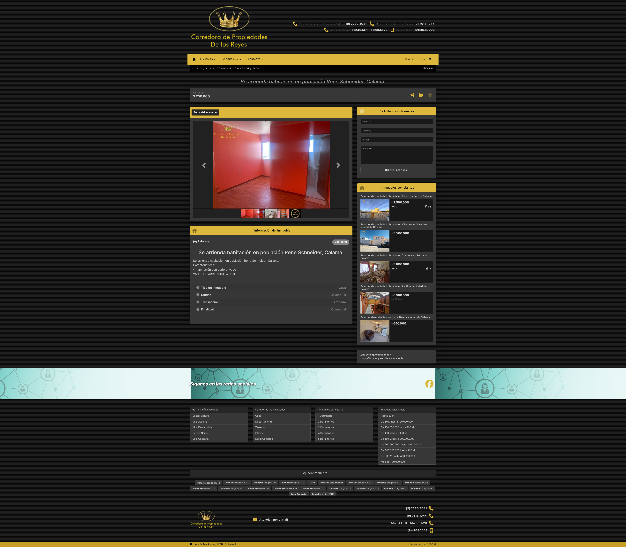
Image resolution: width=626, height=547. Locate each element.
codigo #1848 (208, 483)
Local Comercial (264, 438)
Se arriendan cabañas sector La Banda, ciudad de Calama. (395, 317)
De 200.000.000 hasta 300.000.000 (401, 444)
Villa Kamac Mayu (203, 427)
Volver (430, 68)
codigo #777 (394, 488)
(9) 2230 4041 (356, 23)
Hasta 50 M (387, 415)
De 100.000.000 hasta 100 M (397, 427)
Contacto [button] (254, 59)
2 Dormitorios (326, 421)
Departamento (264, 421)
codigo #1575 (368, 488)
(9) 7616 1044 (425, 23)
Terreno (260, 427)
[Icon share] (429, 383)
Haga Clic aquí (368, 358)
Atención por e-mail (273, 519)
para (331, 482)
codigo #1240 (293, 482)
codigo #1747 (265, 482)
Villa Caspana (201, 438)
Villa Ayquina (200, 421)
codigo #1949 (416, 482)
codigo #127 (313, 488)
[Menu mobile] (194, 59)
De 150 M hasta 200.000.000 (397, 438)
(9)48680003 (425, 29)
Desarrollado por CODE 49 (423, 544)
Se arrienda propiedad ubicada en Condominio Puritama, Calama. (394, 257)
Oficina (259, 433)
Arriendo (210, 68)
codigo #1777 (204, 488)
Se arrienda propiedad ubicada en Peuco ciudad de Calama (396, 196)
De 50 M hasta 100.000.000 (397, 421)
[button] (204, 165)
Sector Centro (201, 415)
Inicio (198, 68)
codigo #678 (421, 488)
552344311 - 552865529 (369, 29)
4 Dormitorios (326, 433)
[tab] (205, 112)
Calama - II (225, 68)
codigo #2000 (360, 482)
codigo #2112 (323, 494)
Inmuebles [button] (206, 59)
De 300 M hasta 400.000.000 (398, 456)
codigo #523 (340, 488)
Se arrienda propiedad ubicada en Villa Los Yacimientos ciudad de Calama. (393, 226)
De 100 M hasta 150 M (394, 433)
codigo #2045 (388, 482)
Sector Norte (200, 433)
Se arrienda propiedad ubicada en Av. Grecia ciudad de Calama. (393, 288)
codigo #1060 (237, 482)
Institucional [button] (230, 59)
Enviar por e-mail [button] (398, 169)
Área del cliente (418, 59)
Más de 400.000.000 (393, 461)
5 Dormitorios (326, 438)
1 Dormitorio (325, 415)
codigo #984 (231, 488)
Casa (238, 68)
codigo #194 (258, 488)
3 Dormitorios (326, 427)
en (286, 488)
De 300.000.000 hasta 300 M (398, 450)
